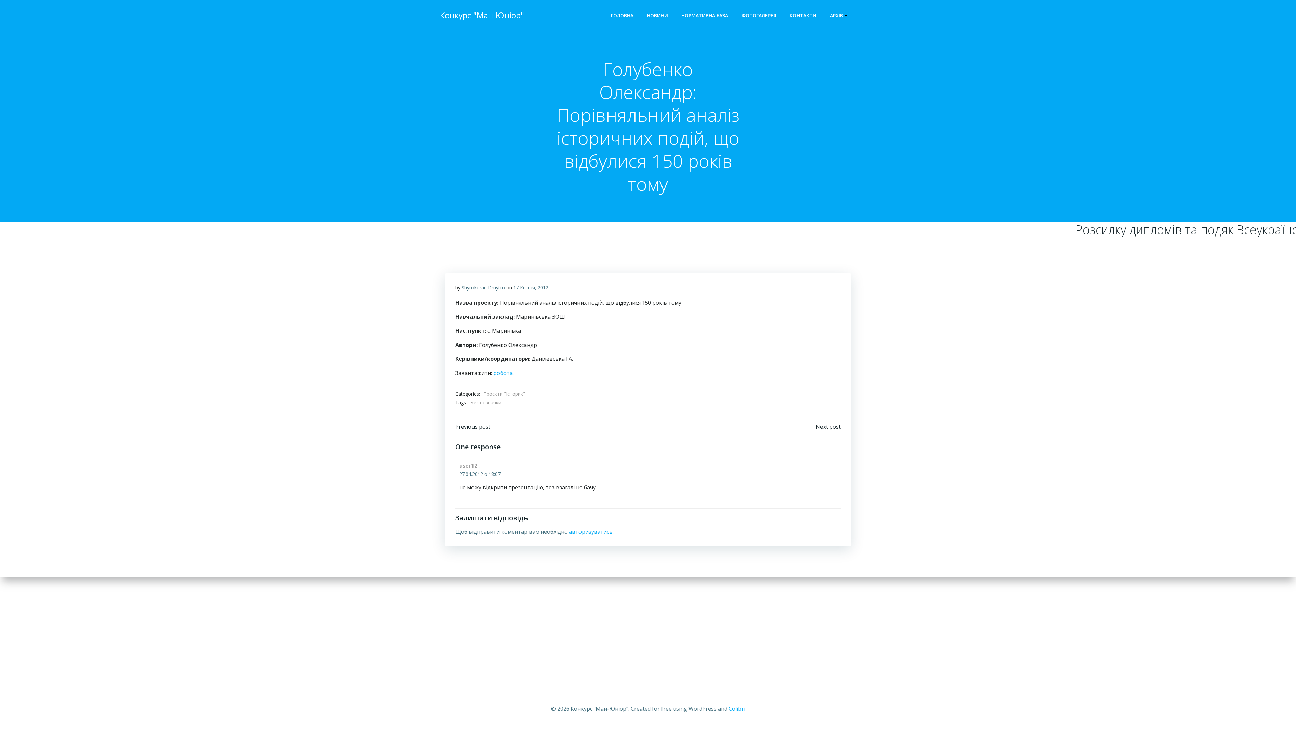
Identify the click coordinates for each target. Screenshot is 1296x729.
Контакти (803, 15)
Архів (836, 15)
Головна (622, 15)
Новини (657, 15)
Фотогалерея (758, 15)
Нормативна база (704, 15)
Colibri (737, 708)
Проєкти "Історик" (504, 393)
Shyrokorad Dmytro (483, 287)
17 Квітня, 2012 (530, 287)
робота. (503, 373)
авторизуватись (591, 531)
